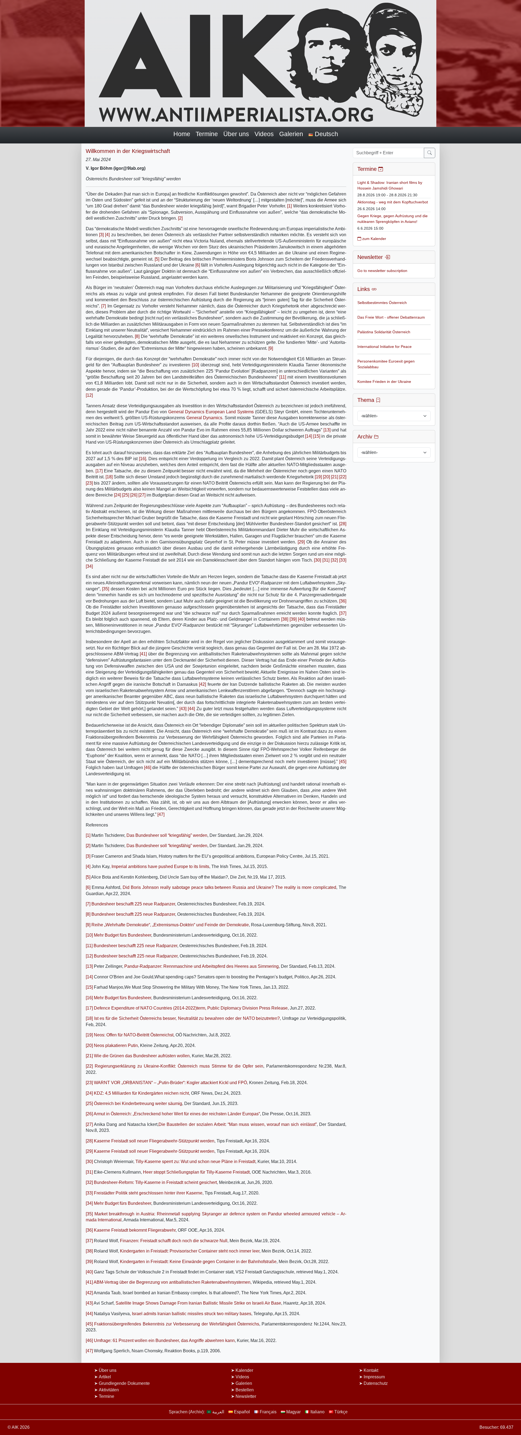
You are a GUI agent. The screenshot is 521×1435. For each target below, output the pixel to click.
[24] (117, 495)
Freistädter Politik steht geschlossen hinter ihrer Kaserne (148, 1193)
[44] (191, 708)
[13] (327, 430)
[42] (202, 684)
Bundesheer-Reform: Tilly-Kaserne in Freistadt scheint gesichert (155, 1182)
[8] (137, 336)
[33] (342, 560)
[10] (195, 365)
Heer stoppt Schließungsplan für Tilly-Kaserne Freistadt (196, 1172)
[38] (284, 619)
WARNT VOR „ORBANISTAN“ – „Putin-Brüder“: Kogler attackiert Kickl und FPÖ (170, 1082)
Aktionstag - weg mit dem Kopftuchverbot (392, 202)
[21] (334, 477)
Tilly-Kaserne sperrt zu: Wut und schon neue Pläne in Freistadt (195, 1161)
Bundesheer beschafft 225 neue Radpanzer (133, 904)
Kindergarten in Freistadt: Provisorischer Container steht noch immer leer (189, 1251)
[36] (342, 601)
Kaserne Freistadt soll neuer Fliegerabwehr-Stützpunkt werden (154, 1141)
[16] (142, 458)
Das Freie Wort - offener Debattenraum (391, 317)
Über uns (236, 133)
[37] (342, 613)
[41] (143, 654)
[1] (289, 206)
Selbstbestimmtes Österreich (382, 302)
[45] (342, 761)
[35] (105, 589)
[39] (293, 619)
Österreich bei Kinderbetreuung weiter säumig (138, 1103)
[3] (101, 234)
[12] (89, 395)
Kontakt (371, 1370)
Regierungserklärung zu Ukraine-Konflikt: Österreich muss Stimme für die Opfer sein (179, 1066)
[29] (301, 542)
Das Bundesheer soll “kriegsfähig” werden (166, 835)
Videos (264, 133)
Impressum (374, 1377)
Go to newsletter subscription (382, 270)
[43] (182, 708)
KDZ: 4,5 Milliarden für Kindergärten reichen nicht (141, 1093)
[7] (103, 306)
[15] (316, 436)
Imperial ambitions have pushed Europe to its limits (160, 866)
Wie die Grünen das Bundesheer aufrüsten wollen (142, 1055)
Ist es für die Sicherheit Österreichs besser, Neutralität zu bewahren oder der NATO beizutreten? (187, 1018)
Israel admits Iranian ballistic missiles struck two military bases (191, 1313)
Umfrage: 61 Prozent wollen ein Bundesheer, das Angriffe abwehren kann (164, 1340)
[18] (109, 477)
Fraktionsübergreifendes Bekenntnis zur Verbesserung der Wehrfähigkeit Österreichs (176, 1324)
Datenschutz (376, 1383)
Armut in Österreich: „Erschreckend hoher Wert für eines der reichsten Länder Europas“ (177, 1114)
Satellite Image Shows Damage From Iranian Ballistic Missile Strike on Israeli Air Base (198, 1303)
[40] (301, 619)
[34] (89, 566)
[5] (157, 259)
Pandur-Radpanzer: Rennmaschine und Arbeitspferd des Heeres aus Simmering (201, 966)
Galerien (291, 133)
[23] (89, 483)
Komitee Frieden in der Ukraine (384, 381)
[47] (160, 814)
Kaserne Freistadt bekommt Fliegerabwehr (135, 1230)
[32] (334, 560)
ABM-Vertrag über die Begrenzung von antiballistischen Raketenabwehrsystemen (172, 1282)
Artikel (105, 1377)
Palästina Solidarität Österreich (383, 332)
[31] (325, 560)
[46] (147, 767)
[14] (308, 436)
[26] (133, 495)
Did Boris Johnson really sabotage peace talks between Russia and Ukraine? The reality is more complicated (229, 887)
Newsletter (246, 1396)
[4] (107, 234)
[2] (180, 218)
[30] (317, 560)
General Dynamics (204, 417)
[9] (270, 348)
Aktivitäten (109, 1390)
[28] (342, 523)
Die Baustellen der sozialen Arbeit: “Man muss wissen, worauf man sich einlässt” (237, 1124)
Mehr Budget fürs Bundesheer (122, 935)
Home (181, 133)
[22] (342, 477)
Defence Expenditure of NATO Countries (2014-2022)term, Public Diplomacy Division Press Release (191, 1008)
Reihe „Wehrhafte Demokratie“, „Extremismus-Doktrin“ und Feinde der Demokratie (170, 924)
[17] (99, 471)
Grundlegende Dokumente (124, 1383)
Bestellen (245, 1390)
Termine (207, 133)
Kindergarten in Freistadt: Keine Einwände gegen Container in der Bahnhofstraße (198, 1261)
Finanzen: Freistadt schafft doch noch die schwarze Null (173, 1240)
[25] (125, 495)
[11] (282, 377)
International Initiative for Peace (384, 346)
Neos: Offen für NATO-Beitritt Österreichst (133, 1035)
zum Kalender (373, 238)
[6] (197, 265)
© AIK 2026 (19, 1427)
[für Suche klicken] (429, 153)
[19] (318, 477)
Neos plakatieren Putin (116, 1045)
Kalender (244, 1370)
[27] (141, 495)
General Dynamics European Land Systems (211, 411)
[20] (326, 477)
